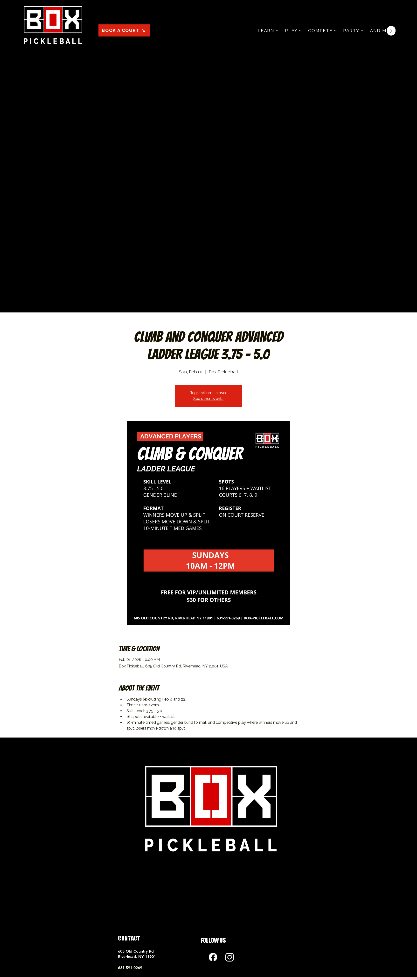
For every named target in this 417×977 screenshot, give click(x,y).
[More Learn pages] (277, 30)
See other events (208, 398)
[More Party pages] (362, 30)
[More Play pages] (300, 30)
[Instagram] (229, 957)
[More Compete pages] (335, 30)
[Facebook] (213, 957)
